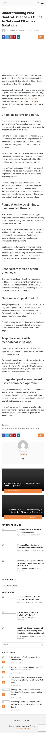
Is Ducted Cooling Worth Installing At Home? (27, 613)
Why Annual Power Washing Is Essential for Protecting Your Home (26, 668)
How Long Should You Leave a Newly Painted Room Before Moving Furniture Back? (26, 704)
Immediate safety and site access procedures (29, 530)
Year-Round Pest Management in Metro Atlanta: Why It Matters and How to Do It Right (27, 680)
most (28, 428)
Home (3, 9)
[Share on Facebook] (3, 37)
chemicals (9, 428)
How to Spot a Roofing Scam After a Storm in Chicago (25, 658)
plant (33, 428)
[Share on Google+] (11, 37)
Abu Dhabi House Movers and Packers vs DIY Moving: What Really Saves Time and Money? (30, 630)
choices (16, 428)
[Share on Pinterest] (14, 37)
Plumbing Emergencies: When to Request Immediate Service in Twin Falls (30, 563)
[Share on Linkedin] (18, 37)
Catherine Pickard (26, 568)
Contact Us (18, 720)
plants (38, 428)
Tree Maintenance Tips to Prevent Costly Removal (28, 598)
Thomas (12, 30)
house (23, 428)
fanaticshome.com (23, 728)
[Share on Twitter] (7, 37)
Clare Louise (24, 618)
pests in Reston (30, 99)
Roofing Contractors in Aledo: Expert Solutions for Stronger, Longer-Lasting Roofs (26, 692)
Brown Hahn (24, 550)
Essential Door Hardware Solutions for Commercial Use (30, 546)
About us (29, 720)
